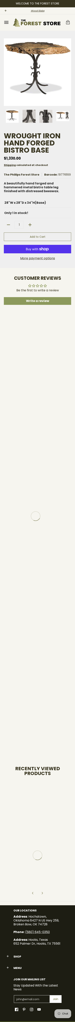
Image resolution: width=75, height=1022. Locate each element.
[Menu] (6, 22)
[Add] (30, 225)
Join (55, 999)
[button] (68, 22)
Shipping (10, 165)
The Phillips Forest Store (21, 175)
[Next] (68, 72)
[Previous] (6, 72)
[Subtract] (8, 225)
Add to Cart (37, 237)
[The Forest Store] (36, 22)
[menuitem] (6, 22)
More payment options (37, 258)
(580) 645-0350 (37, 932)
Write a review (37, 301)
